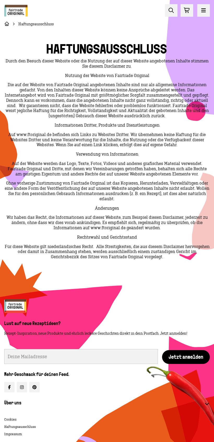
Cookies (10, 419)
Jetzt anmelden (186, 357)
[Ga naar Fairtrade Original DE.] (6, 24)
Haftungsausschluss (20, 427)
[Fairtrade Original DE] (15, 306)
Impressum (13, 434)
